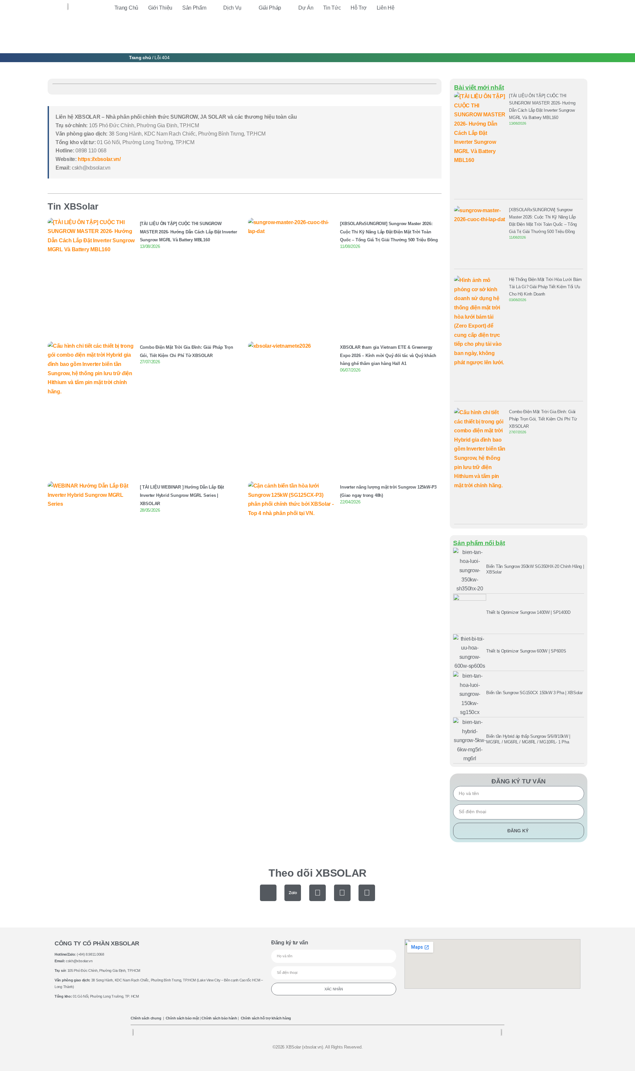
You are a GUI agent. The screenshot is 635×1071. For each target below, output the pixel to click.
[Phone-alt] (268, 893)
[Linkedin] (367, 893)
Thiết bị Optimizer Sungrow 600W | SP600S (526, 651)
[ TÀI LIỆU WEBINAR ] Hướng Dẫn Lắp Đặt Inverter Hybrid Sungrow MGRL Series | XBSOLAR (182, 495)
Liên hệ (386, 8)
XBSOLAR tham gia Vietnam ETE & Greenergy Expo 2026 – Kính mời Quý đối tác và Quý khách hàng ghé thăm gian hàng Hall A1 (388, 355)
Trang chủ (126, 8)
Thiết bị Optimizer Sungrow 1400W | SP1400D (528, 612)
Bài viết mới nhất (479, 87)
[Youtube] (342, 893)
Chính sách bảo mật (182, 1018)
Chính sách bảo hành (219, 1018)
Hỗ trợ (358, 8)
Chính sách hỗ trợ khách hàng (266, 1018)
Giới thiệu (160, 8)
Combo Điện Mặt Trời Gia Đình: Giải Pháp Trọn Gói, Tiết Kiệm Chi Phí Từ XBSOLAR (543, 419)
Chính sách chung (146, 1018)
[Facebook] (317, 893)
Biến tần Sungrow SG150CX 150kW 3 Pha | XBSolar (534, 692)
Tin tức (332, 8)
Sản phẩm (194, 8)
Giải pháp (270, 8)
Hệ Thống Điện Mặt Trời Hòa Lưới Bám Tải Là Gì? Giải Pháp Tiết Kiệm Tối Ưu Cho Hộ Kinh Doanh (545, 287)
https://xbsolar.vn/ (99, 159)
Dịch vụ (232, 8)
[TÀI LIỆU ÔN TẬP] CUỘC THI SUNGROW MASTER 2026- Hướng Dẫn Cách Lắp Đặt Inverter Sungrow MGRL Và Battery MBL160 (188, 232)
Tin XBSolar (73, 206)
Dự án (306, 8)
